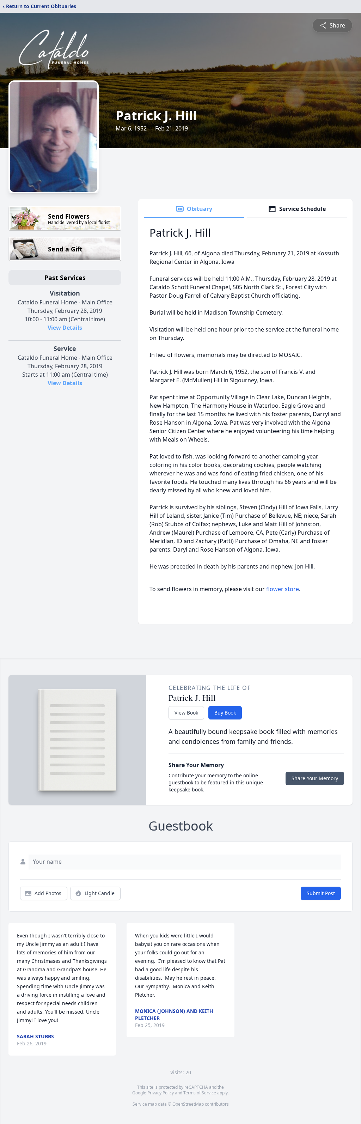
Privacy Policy (160, 1093)
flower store (282, 589)
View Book (186, 712)
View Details (65, 328)
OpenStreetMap (188, 1104)
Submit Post (321, 893)
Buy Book (225, 712)
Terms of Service (199, 1093)
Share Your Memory (315, 778)
